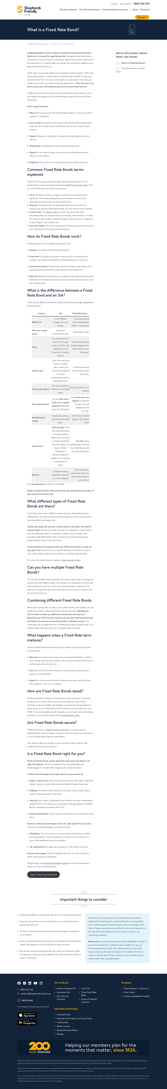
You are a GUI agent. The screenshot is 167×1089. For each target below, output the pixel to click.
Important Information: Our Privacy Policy (74, 1018)
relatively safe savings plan (57, 729)
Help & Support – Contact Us (136, 988)
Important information (66, 1008)
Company (126, 982)
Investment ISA (63, 992)
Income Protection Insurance (89, 1000)
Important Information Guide (55, 863)
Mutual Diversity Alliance (67, 1030)
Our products (61, 982)
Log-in (143, 17)
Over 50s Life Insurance (63, 997)
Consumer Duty (63, 1014)
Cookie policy (62, 1022)
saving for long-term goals (76, 185)
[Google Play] (34, 1022)
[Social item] (19, 983)
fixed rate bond (36, 52)
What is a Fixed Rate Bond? (133, 63)
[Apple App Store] (34, 1015)
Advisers (114, 4)
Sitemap (60, 1034)
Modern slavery (63, 1026)
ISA (80, 302)
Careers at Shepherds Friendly (137, 996)
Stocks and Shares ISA (66, 988)
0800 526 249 (142, 3)
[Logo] (29, 10)
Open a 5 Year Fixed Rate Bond (43, 874)
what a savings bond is (71, 560)
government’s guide (70, 715)
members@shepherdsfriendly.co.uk (34, 993)
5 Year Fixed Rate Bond (37, 43)
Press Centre (129, 992)
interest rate (51, 212)
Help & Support (126, 4)
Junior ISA (85, 988)
